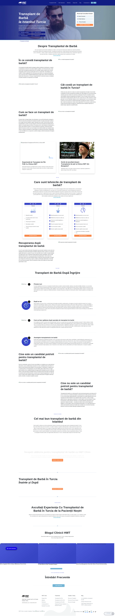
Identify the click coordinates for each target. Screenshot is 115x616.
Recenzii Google (71, 602)
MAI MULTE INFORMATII (57, 488)
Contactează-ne (87, 2)
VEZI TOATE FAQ (58, 585)
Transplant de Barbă (24, 41)
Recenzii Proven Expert (73, 600)
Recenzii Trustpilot (72, 598)
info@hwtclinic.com (26, 602)
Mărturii (43, 600)
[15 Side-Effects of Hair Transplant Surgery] (57, 554)
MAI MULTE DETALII (33, 235)
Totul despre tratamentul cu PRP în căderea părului (87, 604)
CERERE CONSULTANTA (57, 460)
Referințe (68, 2)
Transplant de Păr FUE (60, 600)
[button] (57, 55)
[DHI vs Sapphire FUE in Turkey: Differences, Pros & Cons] (19, 554)
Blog (80, 2)
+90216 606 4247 (33, 602)
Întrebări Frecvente (46, 605)
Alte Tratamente (62, 2)
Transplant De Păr (52, 2)
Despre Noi (75, 2)
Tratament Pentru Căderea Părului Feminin (60, 605)
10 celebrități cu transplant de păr (86, 599)
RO (94, 2)
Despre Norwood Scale (86, 601)
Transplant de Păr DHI (59, 602)
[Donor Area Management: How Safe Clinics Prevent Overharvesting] (95, 554)
